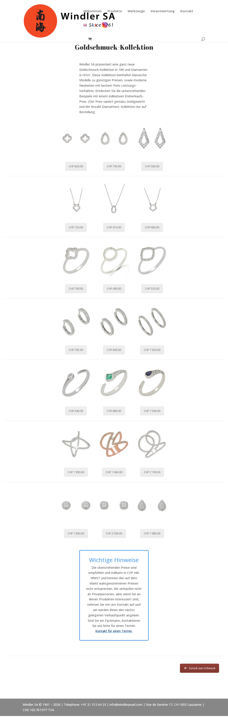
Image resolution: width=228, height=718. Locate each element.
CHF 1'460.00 (114, 472)
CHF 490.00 (114, 288)
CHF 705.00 (76, 350)
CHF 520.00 (152, 288)
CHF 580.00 (152, 166)
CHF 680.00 (152, 227)
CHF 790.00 (114, 166)
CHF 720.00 (76, 227)
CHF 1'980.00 (152, 533)
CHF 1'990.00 (76, 472)
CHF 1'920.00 (152, 350)
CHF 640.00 (76, 411)
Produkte (115, 11)
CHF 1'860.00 (76, 533)
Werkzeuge (136, 11)
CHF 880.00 (114, 411)
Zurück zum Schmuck (202, 668)
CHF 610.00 (114, 227)
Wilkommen (92, 11)
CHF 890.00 (114, 350)
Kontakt (186, 11)
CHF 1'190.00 (152, 472)
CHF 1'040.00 (152, 411)
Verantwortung (163, 11)
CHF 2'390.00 (114, 533)
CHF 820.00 (76, 166)
